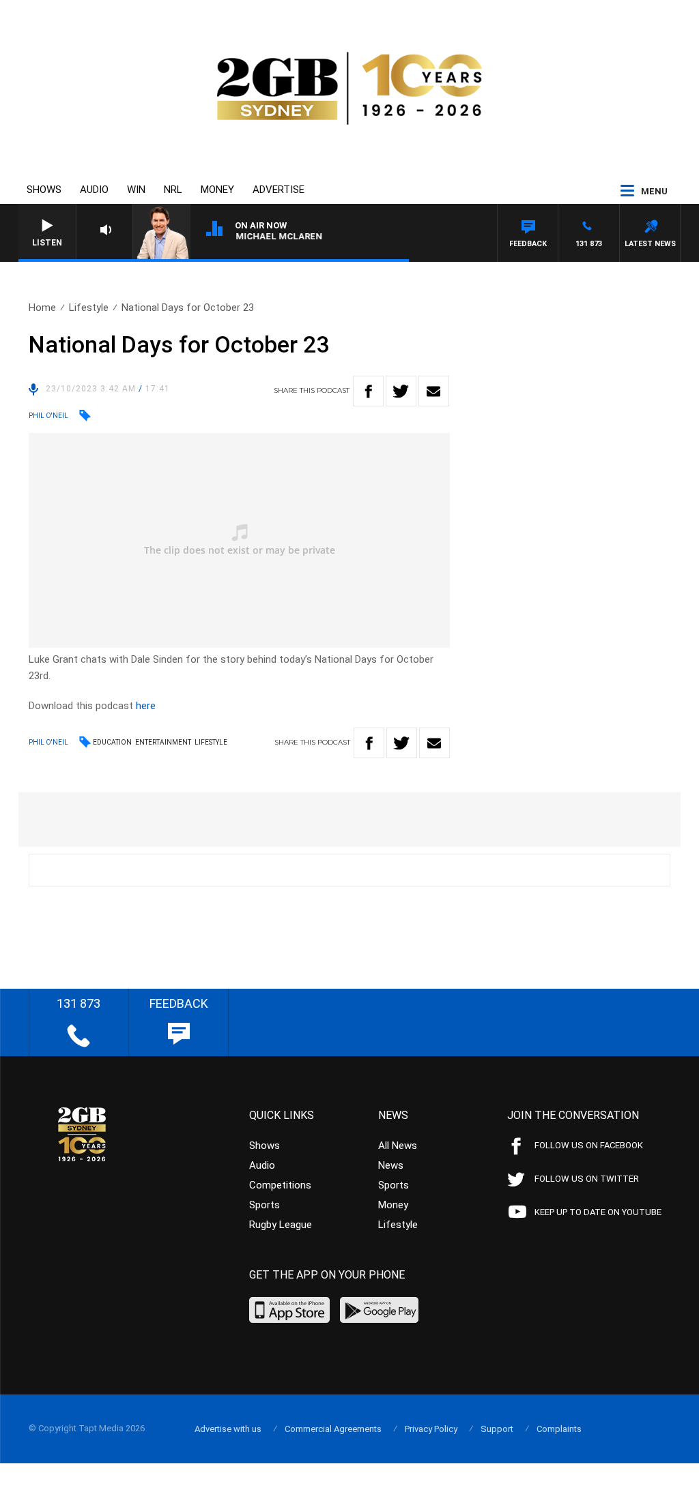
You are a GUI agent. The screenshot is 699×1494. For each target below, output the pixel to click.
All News (397, 1145)
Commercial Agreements (333, 1429)
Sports (264, 1205)
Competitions (280, 1185)
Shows (44, 189)
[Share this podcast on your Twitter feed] (401, 391)
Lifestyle (89, 307)
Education (112, 742)
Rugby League (280, 1225)
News (390, 1165)
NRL (173, 189)
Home (42, 307)
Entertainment (163, 742)
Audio (94, 189)
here (146, 706)
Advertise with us (228, 1429)
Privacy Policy (431, 1429)
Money (217, 189)
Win (136, 189)
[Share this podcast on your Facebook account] (368, 391)
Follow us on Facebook (588, 1145)
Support (497, 1429)
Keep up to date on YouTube (597, 1212)
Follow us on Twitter (586, 1179)
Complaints (559, 1429)
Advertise (278, 189)
